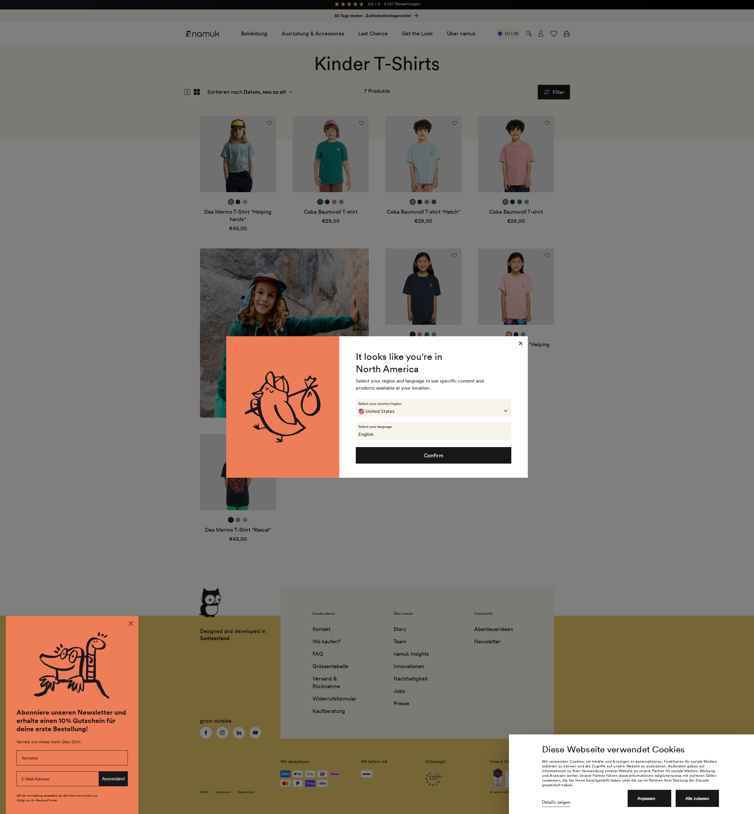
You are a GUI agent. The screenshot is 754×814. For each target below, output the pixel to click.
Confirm (433, 455)
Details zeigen (556, 802)
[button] (433, 408)
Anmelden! (113, 779)
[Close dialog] (131, 623)
